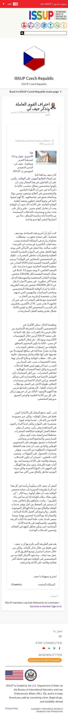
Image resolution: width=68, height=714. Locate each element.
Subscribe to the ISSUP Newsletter (44, 660)
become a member (40, 606)
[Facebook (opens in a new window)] (60, 648)
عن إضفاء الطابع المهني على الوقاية (37, 178)
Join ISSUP (45, 4)
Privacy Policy (11, 708)
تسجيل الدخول (60, 4)
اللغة (9, 3)
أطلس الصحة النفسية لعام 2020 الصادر (35, 262)
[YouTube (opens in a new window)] (44, 648)
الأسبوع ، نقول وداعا (22, 156)
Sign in (55, 606)
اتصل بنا (57, 631)
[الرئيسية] (48, 16)
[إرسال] (22, 33)
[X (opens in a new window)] (54, 648)
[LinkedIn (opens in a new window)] (49, 648)
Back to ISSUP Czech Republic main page (34, 91)
